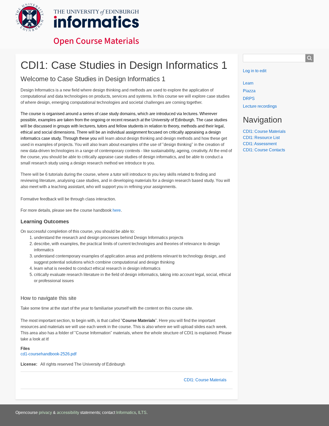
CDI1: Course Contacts (264, 150)
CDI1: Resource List (261, 137)
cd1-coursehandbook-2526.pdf (48, 354)
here (117, 210)
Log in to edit (254, 71)
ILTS (142, 412)
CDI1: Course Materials (205, 380)
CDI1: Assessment (260, 144)
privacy (45, 412)
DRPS (249, 98)
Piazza (249, 91)
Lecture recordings (260, 106)
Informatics (126, 412)
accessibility (68, 412)
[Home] (164, 24)
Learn (248, 83)
